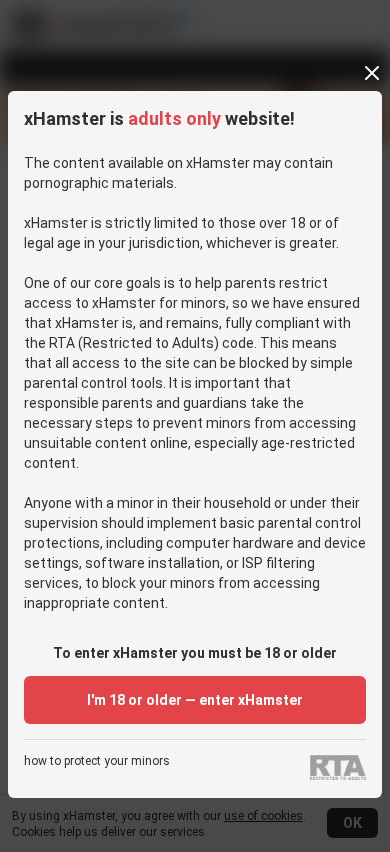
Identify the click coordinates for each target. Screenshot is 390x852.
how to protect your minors (97, 761)
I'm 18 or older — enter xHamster (195, 700)
